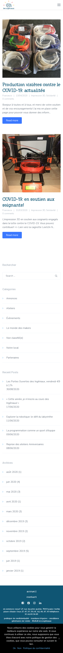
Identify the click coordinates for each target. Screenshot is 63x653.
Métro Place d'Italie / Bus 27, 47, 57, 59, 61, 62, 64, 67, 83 (32, 610)
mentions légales (39, 618)
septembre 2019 (15, 551)
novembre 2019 (15, 531)
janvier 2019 (13, 570)
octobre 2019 (13, 541)
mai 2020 (11, 491)
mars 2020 (12, 511)
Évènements (13, 318)
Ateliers (10, 308)
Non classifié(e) (14, 338)
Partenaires (12, 357)
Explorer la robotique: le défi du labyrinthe (29, 416)
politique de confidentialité (16, 618)
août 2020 (12, 472)
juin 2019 (11, 560)
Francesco (7, 95)
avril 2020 (11, 501)
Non (19, 648)
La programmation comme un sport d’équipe (30, 430)
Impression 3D (38, 95)
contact (31, 597)
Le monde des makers (18, 328)
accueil (32, 591)
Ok (14, 648)
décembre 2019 (15, 521)
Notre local (12, 347)
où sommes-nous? (12, 609)
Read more (12, 120)
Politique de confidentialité (36, 648)
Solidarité (50, 95)
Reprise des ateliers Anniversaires (25, 444)
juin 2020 (11, 481)
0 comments (8, 98)
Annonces (11, 298)
